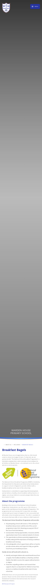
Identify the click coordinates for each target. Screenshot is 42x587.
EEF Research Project (8, 584)
